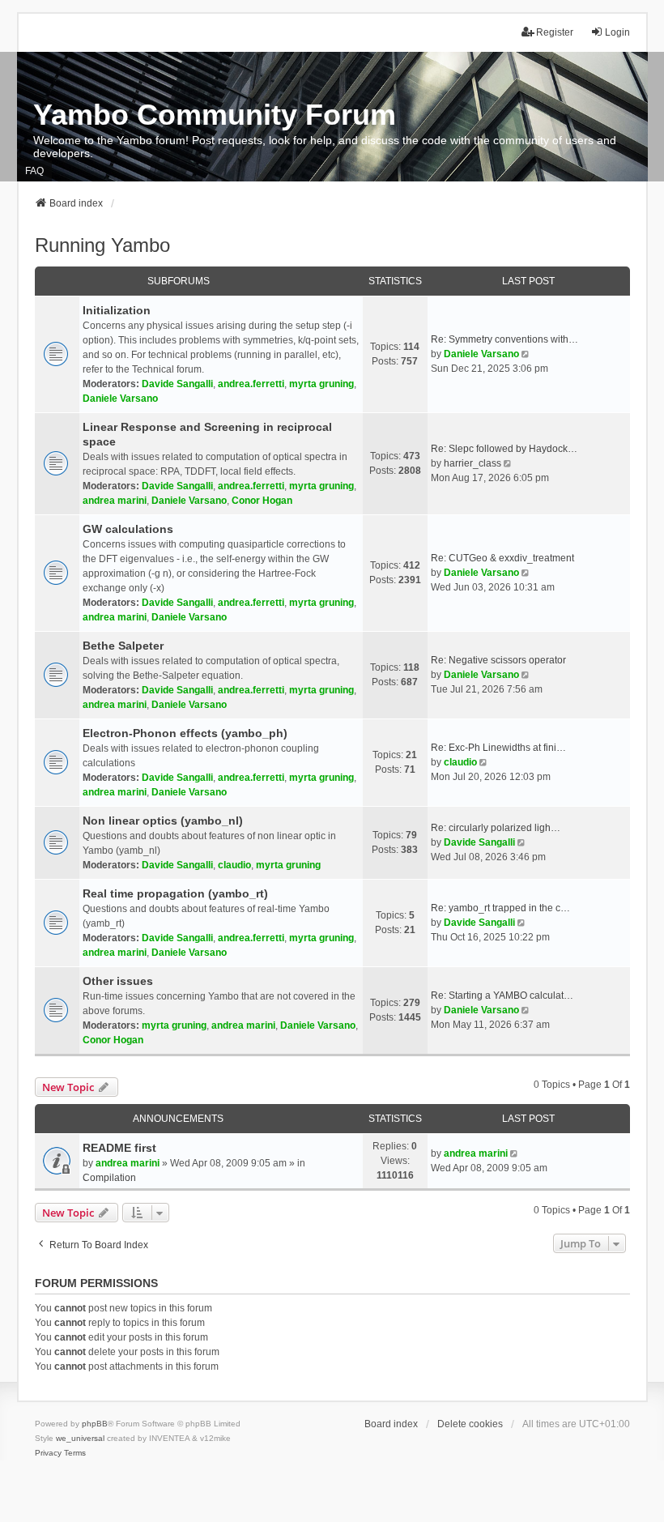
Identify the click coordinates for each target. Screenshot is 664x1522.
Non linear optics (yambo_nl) (163, 820)
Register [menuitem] (554, 32)
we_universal (80, 1438)
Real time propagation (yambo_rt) (175, 893)
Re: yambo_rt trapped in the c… (500, 908)
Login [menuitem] (617, 32)
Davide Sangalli (177, 384)
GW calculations (128, 528)
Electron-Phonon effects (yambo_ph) (185, 733)
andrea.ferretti (251, 384)
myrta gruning (321, 384)
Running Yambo (102, 245)
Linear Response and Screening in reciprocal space (207, 434)
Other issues (118, 980)
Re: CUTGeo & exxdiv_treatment (502, 558)
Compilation (109, 1177)
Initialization (117, 310)
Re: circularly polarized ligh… (495, 827)
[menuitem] (48, 1453)
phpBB (95, 1423)
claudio (460, 762)
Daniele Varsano (120, 398)
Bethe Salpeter (123, 645)
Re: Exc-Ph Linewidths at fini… (498, 747)
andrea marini (115, 500)
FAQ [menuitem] (34, 171)
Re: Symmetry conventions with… (504, 339)
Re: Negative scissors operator (498, 660)
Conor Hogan (262, 500)
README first (119, 1147)
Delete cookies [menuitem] (470, 1424)
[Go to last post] (515, 1153)
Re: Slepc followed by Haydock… (504, 448)
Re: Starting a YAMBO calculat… (502, 995)
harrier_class (472, 463)
